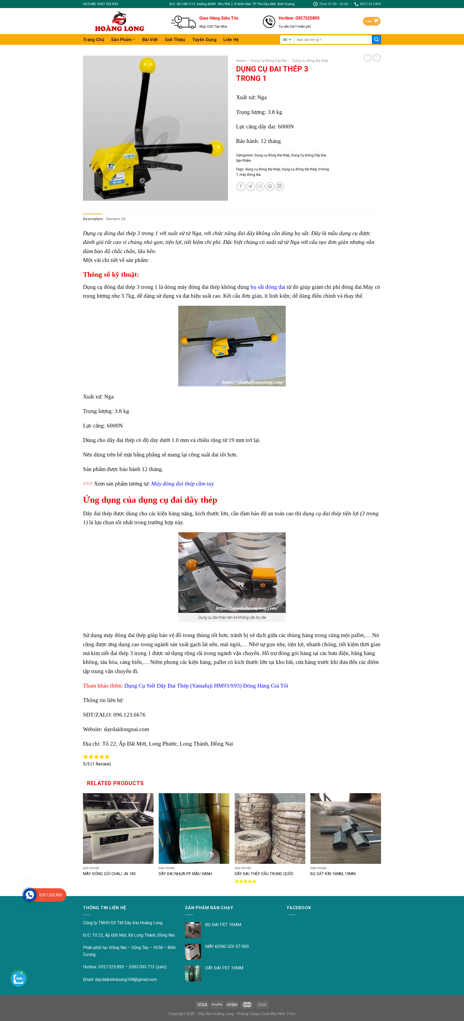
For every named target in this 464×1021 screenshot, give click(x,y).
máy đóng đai (250, 174)
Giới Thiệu (175, 39)
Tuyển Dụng (204, 39)
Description (93, 219)
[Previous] (83, 844)
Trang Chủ (93, 39)
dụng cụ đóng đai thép (262, 169)
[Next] (381, 844)
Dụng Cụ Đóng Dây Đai (269, 60)
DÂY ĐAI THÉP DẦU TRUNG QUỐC (264, 874)
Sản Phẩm (121, 39)
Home (240, 60)
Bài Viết (150, 39)
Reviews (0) (116, 219)
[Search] (376, 39)
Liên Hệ (231, 39)
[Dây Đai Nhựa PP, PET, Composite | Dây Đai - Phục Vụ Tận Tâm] (119, 21)
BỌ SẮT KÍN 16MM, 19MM (333, 874)
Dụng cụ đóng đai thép (310, 60)
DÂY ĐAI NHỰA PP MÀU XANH (185, 874)
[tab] (93, 219)
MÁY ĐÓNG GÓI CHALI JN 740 (109, 874)
